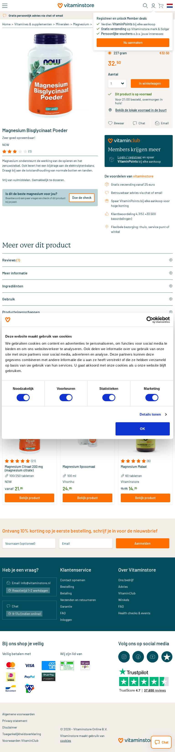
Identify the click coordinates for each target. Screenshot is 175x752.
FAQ (63, 613)
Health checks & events (134, 613)
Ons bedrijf (126, 580)
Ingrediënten (12, 286)
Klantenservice (75, 569)
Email (66, 543)
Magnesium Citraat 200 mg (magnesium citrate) (24, 468)
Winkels (123, 600)
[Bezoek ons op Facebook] (138, 657)
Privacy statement (14, 721)
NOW (5, 145)
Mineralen (62, 24)
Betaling (66, 593)
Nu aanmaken (133, 42)
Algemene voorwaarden (18, 714)
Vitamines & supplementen (33, 24)
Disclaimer (9, 727)
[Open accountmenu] (153, 5)
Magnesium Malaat (134, 466)
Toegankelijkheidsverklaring (21, 734)
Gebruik (8, 299)
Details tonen (150, 414)
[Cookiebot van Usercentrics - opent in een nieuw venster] (150, 319)
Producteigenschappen (21, 312)
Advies (123, 586)
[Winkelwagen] (161, 5)
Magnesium (81, 24)
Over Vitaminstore (137, 569)
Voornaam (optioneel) (20, 543)
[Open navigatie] (5, 5)
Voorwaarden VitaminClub (20, 740)
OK (142, 429)
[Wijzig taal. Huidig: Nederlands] (170, 6)
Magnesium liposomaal (79, 466)
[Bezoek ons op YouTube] (152, 657)
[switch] (65, 397)
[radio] (109, 53)
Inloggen (66, 620)
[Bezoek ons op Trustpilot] (167, 657)
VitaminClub (127, 593)
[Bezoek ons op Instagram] (124, 657)
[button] (29, 461)
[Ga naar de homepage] (76, 5)
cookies (65, 740)
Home (6, 24)
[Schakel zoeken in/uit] (145, 5)
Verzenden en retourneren (78, 600)
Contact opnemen (72, 580)
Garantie (66, 606)
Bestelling (67, 586)
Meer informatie (15, 273)
